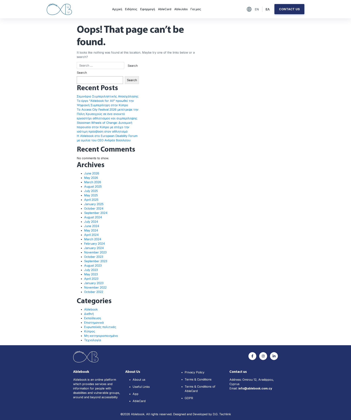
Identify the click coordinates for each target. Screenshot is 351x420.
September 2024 (95, 213)
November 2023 (95, 252)
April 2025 (91, 199)
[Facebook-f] (252, 356)
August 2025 (93, 186)
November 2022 (95, 287)
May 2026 (91, 178)
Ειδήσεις (131, 9)
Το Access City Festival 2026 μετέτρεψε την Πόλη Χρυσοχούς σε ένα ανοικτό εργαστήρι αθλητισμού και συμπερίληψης (107, 114)
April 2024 (91, 235)
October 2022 (93, 292)
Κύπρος (89, 331)
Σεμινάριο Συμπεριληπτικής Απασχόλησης (107, 96)
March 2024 (92, 239)
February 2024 (94, 243)
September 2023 (95, 261)
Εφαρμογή (147, 9)
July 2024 (91, 221)
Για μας (195, 9)
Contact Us (289, 9)
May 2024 (91, 230)
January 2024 (94, 248)
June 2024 (91, 226)
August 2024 (93, 217)
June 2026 (91, 173)
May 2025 (91, 195)
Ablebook (91, 309)
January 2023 (93, 283)
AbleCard (164, 9)
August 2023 (93, 265)
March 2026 (92, 182)
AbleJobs (181, 9)
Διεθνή (89, 314)
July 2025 (91, 191)
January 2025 (93, 204)
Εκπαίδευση (92, 318)
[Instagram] (263, 356)
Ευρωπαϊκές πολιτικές (100, 327)
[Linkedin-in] (274, 356)
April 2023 (91, 278)
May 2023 (91, 274)
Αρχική (117, 9)
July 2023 (91, 270)
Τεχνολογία (92, 340)
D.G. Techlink (222, 414)
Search (82, 72)
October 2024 (93, 208)
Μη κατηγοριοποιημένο (101, 336)
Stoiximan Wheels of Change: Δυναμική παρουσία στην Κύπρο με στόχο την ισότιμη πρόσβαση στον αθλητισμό (104, 127)
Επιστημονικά (94, 322)
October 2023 (93, 257)
